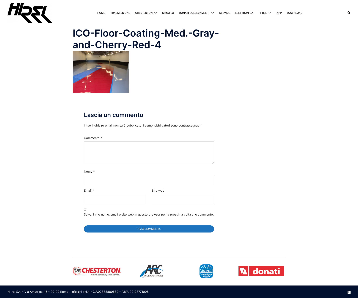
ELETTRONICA (244, 12)
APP (279, 12)
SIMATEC (168, 12)
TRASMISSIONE (120, 12)
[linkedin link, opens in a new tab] (349, 292)
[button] (349, 12)
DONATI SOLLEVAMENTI (194, 12)
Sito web (158, 190)
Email (89, 190)
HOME (101, 12)
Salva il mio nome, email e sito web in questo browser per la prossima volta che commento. (149, 214)
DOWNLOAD (294, 12)
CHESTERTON (144, 12)
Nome (89, 171)
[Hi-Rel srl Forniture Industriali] (29, 12)
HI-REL (262, 12)
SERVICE (224, 12)
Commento (93, 138)
